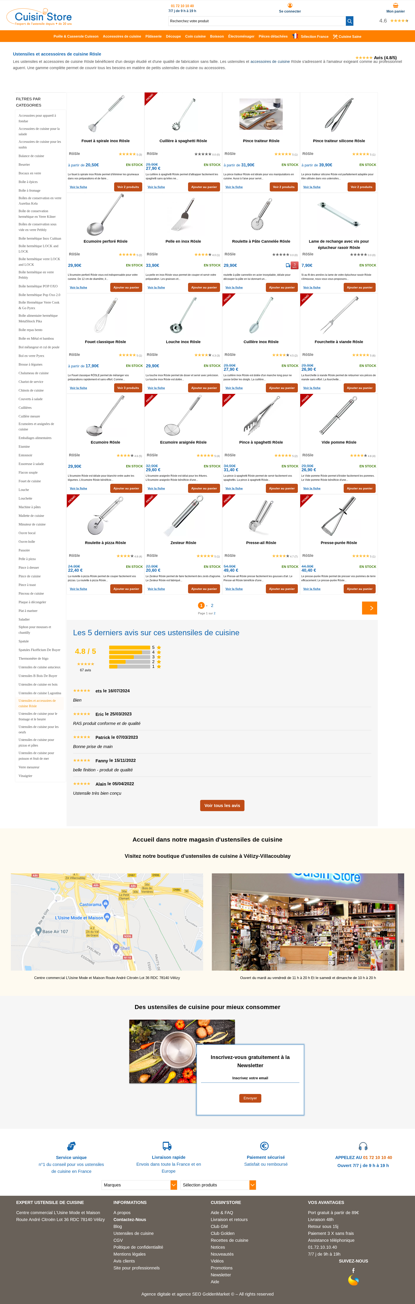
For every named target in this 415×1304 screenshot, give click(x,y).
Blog (117, 1226)
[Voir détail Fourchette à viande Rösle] (339, 315)
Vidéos (217, 1261)
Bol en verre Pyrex (31, 356)
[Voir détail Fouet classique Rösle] (105, 315)
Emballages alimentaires (35, 438)
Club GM (219, 1226)
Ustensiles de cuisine (133, 1233)
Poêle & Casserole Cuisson (76, 36)
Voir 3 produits (128, 388)
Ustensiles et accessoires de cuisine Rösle (37, 703)
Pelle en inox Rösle (183, 241)
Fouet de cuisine (30, 481)
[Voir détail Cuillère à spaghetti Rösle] (183, 114)
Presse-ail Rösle (261, 543)
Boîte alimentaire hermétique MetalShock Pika (38, 318)
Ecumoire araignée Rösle (183, 442)
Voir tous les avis (222, 805)
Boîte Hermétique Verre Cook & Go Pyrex (39, 305)
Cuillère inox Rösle (261, 342)
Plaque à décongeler (32, 602)
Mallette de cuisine (31, 515)
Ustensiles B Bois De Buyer (38, 676)
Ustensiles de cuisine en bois (38, 684)
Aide (215, 1281)
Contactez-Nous (129, 1219)
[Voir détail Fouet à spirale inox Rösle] (105, 114)
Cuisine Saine (350, 36)
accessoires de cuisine (270, 61)
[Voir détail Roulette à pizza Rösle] (105, 516)
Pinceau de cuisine (31, 593)
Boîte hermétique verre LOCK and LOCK (39, 261)
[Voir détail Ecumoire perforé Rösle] (105, 214)
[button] (349, 21)
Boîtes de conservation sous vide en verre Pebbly (37, 227)
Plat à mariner (28, 611)
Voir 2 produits (128, 187)
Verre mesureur (29, 767)
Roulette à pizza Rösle (105, 543)
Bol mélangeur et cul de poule (39, 347)
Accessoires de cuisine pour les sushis (40, 144)
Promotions (222, 1268)
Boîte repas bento (30, 330)
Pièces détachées (273, 36)
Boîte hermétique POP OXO (38, 286)
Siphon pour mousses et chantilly (35, 629)
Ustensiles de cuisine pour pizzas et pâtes (36, 742)
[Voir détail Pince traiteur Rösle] (261, 114)
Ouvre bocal (27, 533)
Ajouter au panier (204, 187)
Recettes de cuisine (229, 1240)
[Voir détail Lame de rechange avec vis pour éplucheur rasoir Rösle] (339, 214)
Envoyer (250, 1098)
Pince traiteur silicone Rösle (339, 141)
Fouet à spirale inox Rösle (105, 141)
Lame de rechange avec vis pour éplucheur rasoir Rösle (339, 244)
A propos (122, 1212)
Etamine (24, 446)
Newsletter (221, 1274)
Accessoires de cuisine (122, 36)
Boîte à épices (28, 182)
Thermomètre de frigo (33, 658)
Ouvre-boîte (27, 541)
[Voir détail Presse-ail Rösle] (261, 516)
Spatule (24, 641)
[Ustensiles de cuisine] (39, 24)
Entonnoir (25, 455)
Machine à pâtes (30, 507)
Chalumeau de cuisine (34, 373)
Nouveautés (222, 1254)
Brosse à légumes (30, 364)
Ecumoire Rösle (105, 442)
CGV (118, 1240)
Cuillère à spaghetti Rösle (183, 141)
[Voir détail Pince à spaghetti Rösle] (261, 415)
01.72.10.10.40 (322, 1247)
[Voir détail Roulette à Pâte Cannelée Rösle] (261, 214)
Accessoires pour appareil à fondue (37, 118)
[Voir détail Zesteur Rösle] (183, 516)
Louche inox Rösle (183, 342)
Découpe (173, 36)
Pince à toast (27, 585)
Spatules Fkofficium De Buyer (39, 650)
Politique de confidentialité (138, 1247)
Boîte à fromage (29, 190)
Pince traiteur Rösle (261, 141)
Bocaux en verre (30, 173)
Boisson (217, 36)
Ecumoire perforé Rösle (106, 241)
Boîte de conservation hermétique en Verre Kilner (37, 213)
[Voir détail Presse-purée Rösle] (339, 516)
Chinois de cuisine (31, 390)
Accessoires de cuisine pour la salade (39, 131)
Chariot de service (31, 382)
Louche (24, 490)
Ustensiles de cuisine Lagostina (40, 693)
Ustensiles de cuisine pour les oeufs (39, 729)
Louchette (25, 498)
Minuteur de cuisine (32, 524)
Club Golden (223, 1233)
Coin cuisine (195, 36)
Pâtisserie (153, 36)
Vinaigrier (25, 776)
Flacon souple (28, 472)
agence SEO (190, 1294)
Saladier (24, 619)
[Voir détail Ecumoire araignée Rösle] (183, 415)
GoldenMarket (217, 1294)
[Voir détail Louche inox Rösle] (183, 315)
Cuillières (25, 407)
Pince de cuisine (30, 576)
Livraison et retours (229, 1219)
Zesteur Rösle (183, 543)
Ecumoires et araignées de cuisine (36, 426)
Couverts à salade (31, 399)
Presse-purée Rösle (339, 543)
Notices (218, 1247)
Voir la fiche (78, 187)
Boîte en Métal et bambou (36, 338)
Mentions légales (129, 1254)
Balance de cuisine (31, 156)
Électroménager (241, 36)
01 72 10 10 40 (182, 6)
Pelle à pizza (27, 559)
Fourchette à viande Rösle (339, 342)
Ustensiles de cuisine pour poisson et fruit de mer (36, 755)
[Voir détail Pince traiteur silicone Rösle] (339, 114)
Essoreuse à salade (31, 464)
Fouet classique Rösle (105, 342)
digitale (164, 1294)
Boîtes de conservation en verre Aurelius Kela (40, 200)
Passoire (24, 550)
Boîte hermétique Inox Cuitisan (40, 238)
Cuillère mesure (29, 416)
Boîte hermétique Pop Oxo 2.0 (39, 295)
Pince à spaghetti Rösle (261, 442)
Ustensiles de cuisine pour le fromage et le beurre (38, 716)
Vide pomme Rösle (339, 442)
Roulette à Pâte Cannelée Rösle (261, 241)
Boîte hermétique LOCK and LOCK (38, 248)
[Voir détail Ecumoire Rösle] (105, 415)
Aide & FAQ (222, 1212)
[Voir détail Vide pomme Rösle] (339, 415)
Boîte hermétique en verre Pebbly (36, 275)
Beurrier (24, 164)
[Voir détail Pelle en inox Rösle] (183, 214)
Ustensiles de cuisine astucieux (40, 667)
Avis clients (124, 1261)
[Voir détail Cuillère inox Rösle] (261, 315)
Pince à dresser (29, 567)
